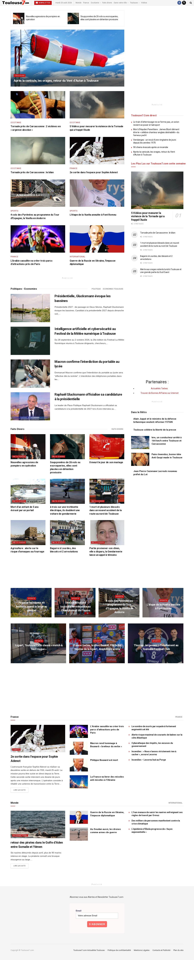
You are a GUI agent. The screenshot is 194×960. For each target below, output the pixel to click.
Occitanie (95, 3)
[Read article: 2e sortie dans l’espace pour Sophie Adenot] (97, 150)
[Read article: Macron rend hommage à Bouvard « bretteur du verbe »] (79, 748)
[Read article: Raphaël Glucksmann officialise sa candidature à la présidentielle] (30, 406)
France (86, 3)
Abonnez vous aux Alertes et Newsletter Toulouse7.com (96, 897)
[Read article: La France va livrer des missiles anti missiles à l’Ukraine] (79, 781)
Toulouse (134, 3)
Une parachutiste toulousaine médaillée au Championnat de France (75, 606)
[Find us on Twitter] (184, 2)
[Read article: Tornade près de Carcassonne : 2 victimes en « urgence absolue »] (38, 104)
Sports (14, 211)
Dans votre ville (120, 3)
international (77, 257)
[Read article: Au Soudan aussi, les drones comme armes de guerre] (79, 834)
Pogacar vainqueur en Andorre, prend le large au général (31, 606)
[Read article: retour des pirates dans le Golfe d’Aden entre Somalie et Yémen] (38, 824)
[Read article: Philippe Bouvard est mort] (79, 765)
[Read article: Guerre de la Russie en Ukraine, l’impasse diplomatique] (97, 239)
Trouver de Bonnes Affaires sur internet (159, 393)
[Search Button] (191, 2)
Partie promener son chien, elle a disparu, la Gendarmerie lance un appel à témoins (105, 552)
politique (96, 289)
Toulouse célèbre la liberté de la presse (154, 429)
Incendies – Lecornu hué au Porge (149, 760)
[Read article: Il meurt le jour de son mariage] (106, 446)
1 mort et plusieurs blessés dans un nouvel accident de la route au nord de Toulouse (105, 510)
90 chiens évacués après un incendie (150, 147)
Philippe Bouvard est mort (104, 760)
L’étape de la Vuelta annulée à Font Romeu (93, 214)
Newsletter (44, 3)
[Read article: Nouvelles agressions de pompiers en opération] (18, 18)
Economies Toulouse (113, 289)
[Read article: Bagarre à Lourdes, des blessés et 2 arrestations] (67, 532)
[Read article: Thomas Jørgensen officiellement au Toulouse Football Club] (155, 643)
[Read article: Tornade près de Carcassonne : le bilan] (38, 150)
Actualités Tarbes (159, 388)
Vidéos (144, 3)
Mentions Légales (141, 950)
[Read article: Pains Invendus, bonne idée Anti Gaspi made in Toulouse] (140, 459)
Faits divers (107, 3)
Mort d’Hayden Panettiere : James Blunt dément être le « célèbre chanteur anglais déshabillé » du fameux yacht (156, 132)
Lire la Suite (20, 790)
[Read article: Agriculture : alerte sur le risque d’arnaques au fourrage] (28, 532)
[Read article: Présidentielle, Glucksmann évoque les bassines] (30, 308)
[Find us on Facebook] (179, 2)
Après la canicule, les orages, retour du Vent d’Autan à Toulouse (56, 80)
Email (78, 910)
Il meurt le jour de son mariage (106, 462)
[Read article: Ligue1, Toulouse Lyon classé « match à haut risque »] (38, 643)
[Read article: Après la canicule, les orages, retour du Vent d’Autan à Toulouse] (67, 58)
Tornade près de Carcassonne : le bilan (32, 172)
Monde (78, 3)
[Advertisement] (157, 55)
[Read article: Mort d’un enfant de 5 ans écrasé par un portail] (28, 491)
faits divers (117, 429)
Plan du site (178, 950)
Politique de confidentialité (119, 950)
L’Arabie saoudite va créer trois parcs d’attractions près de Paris (107, 729)
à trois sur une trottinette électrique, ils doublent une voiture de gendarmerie (65, 510)
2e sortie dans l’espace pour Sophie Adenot (94, 172)
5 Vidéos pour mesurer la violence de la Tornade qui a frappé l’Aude (148, 216)
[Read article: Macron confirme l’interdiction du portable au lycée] (30, 373)
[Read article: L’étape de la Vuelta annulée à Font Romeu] (97, 193)
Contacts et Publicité (161, 950)
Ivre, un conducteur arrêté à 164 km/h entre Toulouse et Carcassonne (167, 440)
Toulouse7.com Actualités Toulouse (89, 950)
